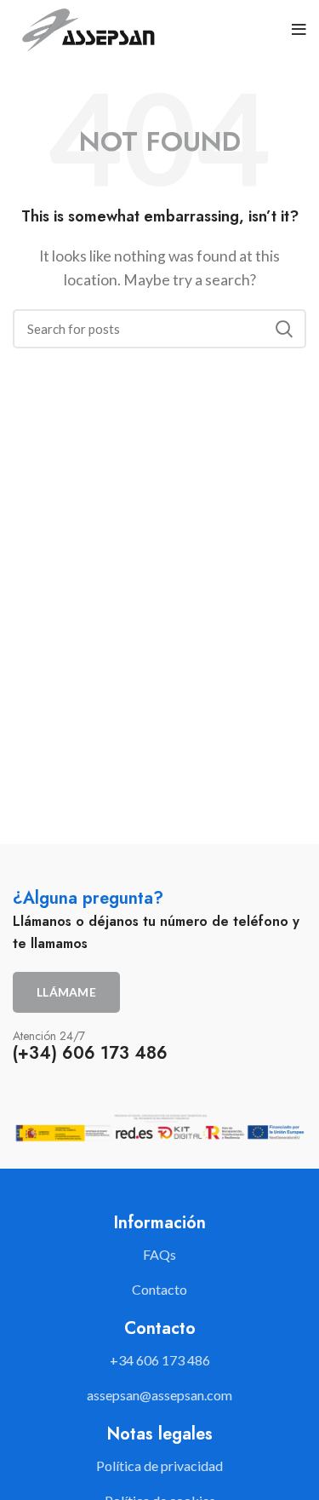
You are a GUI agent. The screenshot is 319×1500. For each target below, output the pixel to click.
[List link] (159, 1360)
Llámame (66, 992)
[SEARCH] (283, 328)
